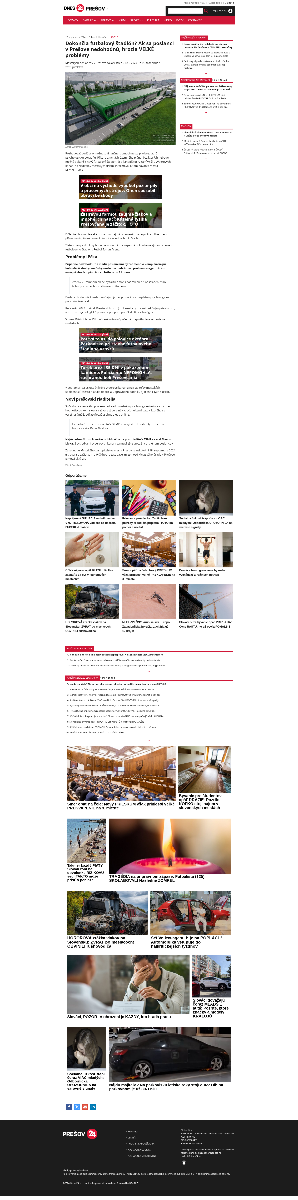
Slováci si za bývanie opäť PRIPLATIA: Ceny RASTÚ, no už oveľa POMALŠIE (106, 721)
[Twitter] (77, 1107)
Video (168, 20)
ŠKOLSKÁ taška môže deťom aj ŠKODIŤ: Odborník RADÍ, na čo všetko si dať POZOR (205, 151)
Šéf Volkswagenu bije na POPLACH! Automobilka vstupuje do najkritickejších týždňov (112, 727)
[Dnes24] (96, 8)
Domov (73, 20)
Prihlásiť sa (219, 11)
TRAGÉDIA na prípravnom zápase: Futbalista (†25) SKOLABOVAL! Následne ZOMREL (112, 710)
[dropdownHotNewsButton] (206, 159)
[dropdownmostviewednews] (206, 74)
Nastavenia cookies (139, 1149)
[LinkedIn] (93, 1107)
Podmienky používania (140, 1143)
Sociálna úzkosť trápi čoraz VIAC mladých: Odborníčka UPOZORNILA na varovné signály (114, 700)
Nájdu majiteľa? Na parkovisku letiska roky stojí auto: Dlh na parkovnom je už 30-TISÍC (208, 88)
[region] (107, 8)
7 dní (214, 80)
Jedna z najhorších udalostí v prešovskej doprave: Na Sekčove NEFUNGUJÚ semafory (208, 45)
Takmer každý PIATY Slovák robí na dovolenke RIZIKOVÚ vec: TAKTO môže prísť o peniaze (207, 105)
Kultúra (153, 20)
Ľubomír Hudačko (98, 37)
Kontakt (132, 1131)
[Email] (85, 1107)
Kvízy (179, 20)
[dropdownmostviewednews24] (206, 113)
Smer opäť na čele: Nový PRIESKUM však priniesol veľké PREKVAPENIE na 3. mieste (205, 96)
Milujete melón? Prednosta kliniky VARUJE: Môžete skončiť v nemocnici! (205, 142)
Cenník (131, 1137)
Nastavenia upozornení (141, 1155)
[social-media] (183, 1162)
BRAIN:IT (133, 1183)
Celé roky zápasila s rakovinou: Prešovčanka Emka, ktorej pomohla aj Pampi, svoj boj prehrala (206, 64)
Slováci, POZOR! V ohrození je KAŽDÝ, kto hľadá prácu (96, 732)
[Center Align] (206, 11)
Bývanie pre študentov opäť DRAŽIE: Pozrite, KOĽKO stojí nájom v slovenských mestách (114, 705)
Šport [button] (135, 20)
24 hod (223, 80)
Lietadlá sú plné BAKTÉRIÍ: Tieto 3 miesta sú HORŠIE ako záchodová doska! (208, 134)
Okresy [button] (88, 20)
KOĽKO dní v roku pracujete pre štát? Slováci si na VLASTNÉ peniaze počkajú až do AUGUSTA (116, 716)
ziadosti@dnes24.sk (191, 1156)
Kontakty (195, 20)
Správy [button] (106, 20)
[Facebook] (69, 1107)
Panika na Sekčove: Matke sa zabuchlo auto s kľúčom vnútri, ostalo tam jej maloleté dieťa (207, 54)
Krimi (122, 20)
